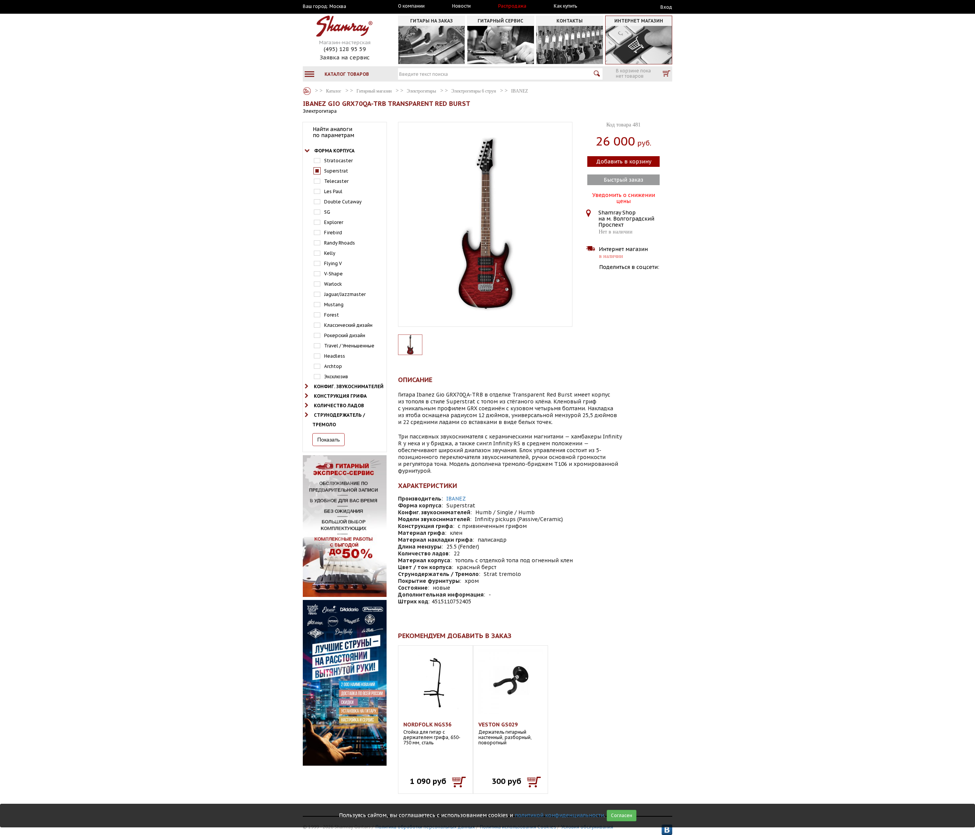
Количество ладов (339, 405)
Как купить (565, 6)
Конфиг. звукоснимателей (349, 386)
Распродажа (512, 6)
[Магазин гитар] (307, 91)
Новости (461, 6)
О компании (411, 6)
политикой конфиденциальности (559, 815)
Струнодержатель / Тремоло (338, 419)
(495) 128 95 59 (345, 49)
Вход (666, 7)
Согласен (621, 815)
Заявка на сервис (345, 57)
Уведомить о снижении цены (623, 197)
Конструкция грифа (340, 396)
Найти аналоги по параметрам (333, 132)
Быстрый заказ (623, 179)
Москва (337, 6)
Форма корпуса (334, 151)
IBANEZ (456, 498)
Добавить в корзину (623, 161)
